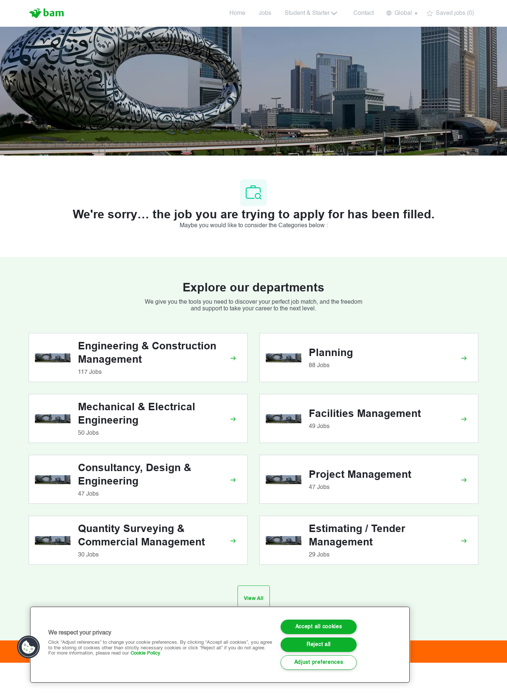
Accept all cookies (318, 626)
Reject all (319, 644)
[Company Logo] (47, 13)
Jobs (265, 13)
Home (237, 13)
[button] (401, 13)
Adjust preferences (318, 662)
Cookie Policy (145, 653)
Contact (363, 13)
